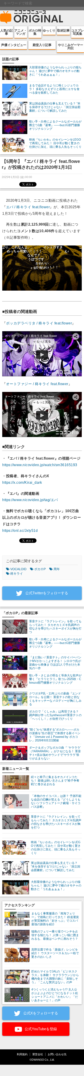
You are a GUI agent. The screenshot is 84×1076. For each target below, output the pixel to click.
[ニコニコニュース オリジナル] (31, 17)
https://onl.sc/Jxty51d (20, 530)
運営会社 (37, 1054)
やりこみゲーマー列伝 (70, 46)
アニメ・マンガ (20, 32)
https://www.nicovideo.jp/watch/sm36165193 (39, 465)
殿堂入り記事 (42, 45)
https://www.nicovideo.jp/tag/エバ (30, 500)
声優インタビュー (13, 45)
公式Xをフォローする (40, 1013)
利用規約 (22, 1054)
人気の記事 (6, 32)
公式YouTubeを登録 (40, 1029)
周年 (57, 569)
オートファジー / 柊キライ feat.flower (37, 384)
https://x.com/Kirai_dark (22, 482)
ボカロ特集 (35, 32)
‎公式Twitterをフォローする (46, 593)
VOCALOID (18, 569)
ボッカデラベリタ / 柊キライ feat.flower (39, 323)
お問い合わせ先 (57, 1054)
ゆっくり (49, 30)
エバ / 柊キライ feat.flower (28, 207)
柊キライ (16, 573)
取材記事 (63, 30)
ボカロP (40, 569)
